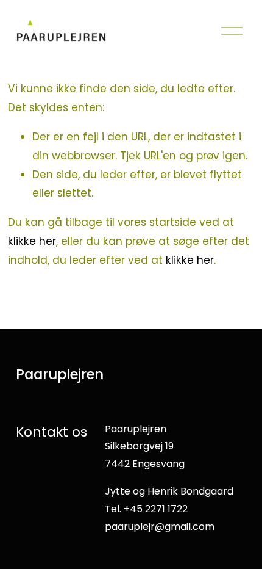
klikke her (32, 241)
